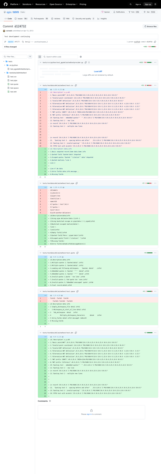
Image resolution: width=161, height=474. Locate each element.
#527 (17, 42)
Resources (40, 4)
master (10, 42)
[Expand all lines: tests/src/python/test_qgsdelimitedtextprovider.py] (89, 62)
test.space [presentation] (14, 88)
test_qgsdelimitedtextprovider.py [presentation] (23, 69)
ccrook (9, 31)
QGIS (16, 12)
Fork (135, 12)
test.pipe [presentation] (13, 80)
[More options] (155, 62)
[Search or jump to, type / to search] (130, 4)
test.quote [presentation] (14, 84)
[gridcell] (98, 89)
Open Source (56, 4)
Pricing (83, 4)
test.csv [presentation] (13, 76)
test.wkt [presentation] (13, 92)
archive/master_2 (41, 42)
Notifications (120, 12)
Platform (14, 4)
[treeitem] (17, 76)
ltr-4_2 (27, 42)
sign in (89, 414)
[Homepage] (6, 4)
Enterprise (70, 4)
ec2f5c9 (137, 42)
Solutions (27, 4)
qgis (9, 12)
